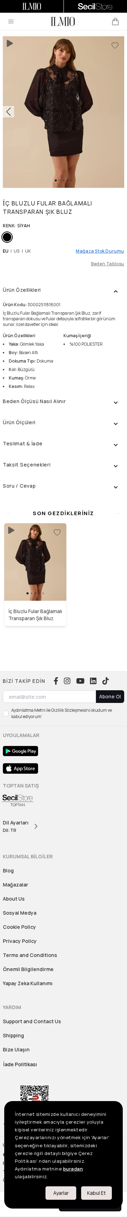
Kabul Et (96, 1193)
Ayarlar (61, 1193)
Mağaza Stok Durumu (100, 251)
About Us (14, 898)
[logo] (63, 21)
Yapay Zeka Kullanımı (28, 983)
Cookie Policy (19, 926)
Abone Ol (110, 696)
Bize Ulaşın (16, 1049)
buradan (73, 1169)
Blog (8, 870)
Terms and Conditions (30, 955)
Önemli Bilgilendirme (28, 969)
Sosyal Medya (19, 912)
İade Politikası (20, 1064)
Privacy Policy (20, 941)
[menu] (10, 21)
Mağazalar (15, 884)
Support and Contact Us (32, 1021)
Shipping (13, 1035)
